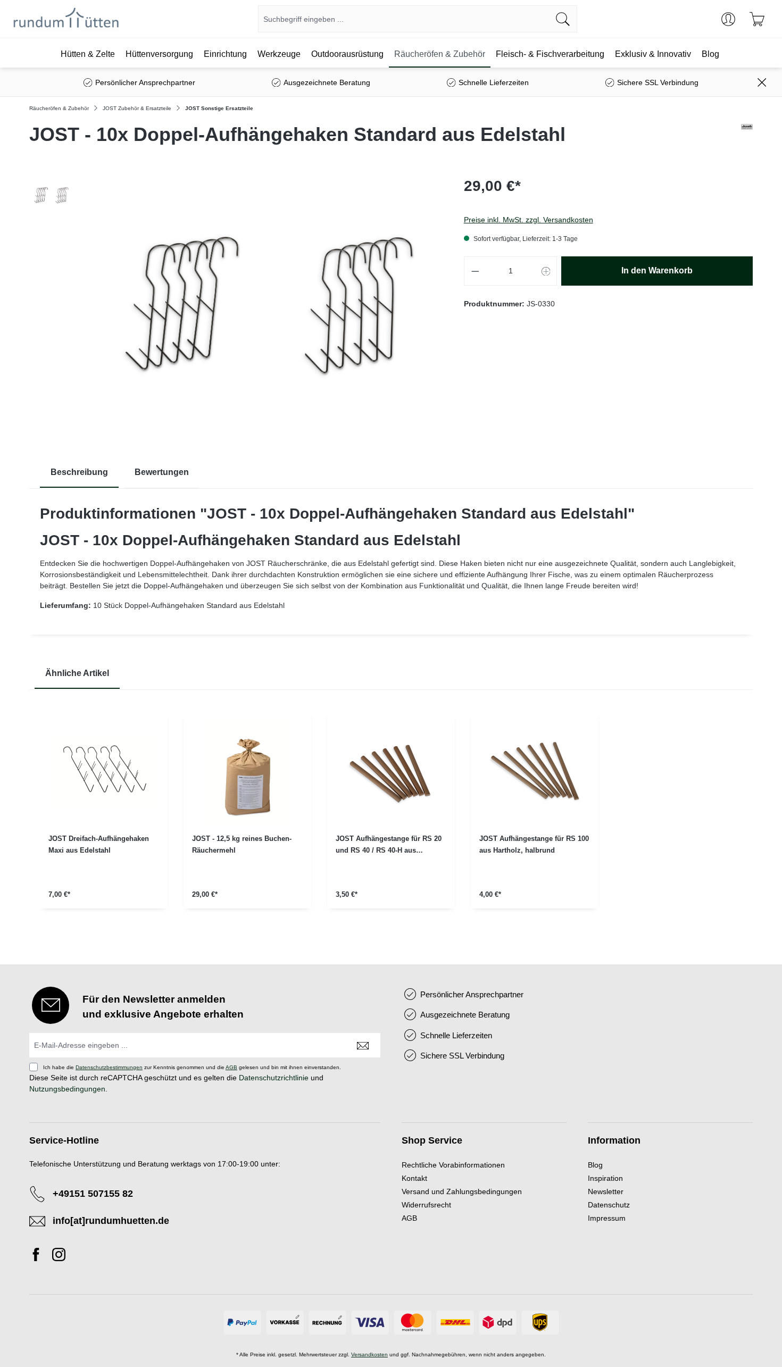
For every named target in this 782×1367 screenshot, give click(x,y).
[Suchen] (563, 18)
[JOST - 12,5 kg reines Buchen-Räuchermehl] (247, 772)
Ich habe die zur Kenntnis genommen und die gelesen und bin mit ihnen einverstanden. (192, 1067)
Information (614, 1140)
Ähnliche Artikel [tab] (77, 673)
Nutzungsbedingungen (67, 1089)
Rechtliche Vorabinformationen (453, 1165)
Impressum (607, 1218)
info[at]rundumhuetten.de (111, 1220)
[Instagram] (58, 1256)
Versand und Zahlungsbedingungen (462, 1191)
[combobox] (404, 18)
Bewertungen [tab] (162, 472)
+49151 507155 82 (93, 1193)
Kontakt (414, 1178)
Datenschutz (609, 1205)
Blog (595, 1165)
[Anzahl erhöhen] (546, 271)
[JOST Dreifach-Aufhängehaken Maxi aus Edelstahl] (103, 772)
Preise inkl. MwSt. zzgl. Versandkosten (528, 219)
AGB (231, 1067)
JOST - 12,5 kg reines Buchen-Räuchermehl (242, 844)
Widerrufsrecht (426, 1205)
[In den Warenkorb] (104, 923)
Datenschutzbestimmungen (109, 1067)
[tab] (79, 472)
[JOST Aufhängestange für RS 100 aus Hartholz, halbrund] (534, 772)
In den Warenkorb (657, 270)
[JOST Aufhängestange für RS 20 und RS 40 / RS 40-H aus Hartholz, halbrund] (391, 772)
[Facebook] (38, 1256)
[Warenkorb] (757, 19)
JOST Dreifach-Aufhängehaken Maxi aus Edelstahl (98, 844)
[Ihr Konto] (728, 19)
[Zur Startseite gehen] (66, 19)
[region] (391, 819)
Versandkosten (369, 1354)
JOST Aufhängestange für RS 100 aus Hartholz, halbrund (534, 844)
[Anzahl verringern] (475, 271)
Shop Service (432, 1140)
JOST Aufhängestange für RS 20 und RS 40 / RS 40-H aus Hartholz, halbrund (389, 845)
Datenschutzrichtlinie (274, 1077)
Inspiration (605, 1178)
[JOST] (747, 139)
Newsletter (605, 1191)
